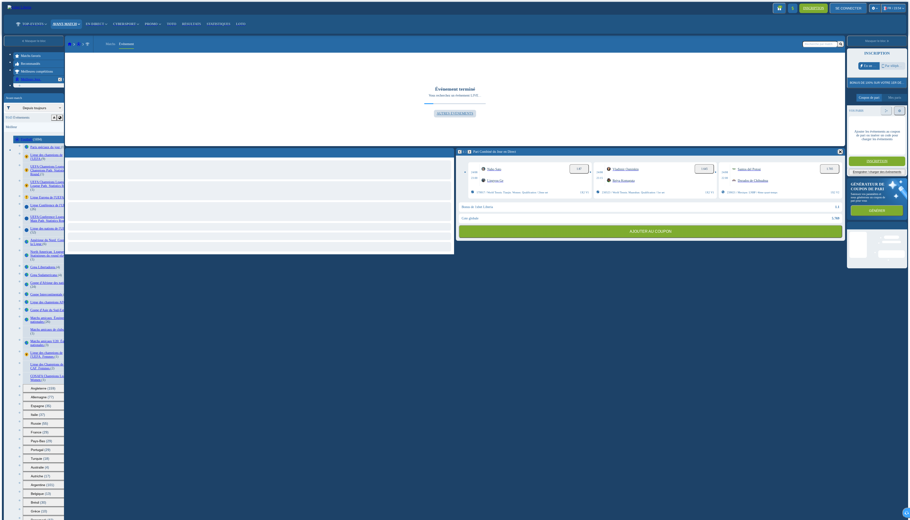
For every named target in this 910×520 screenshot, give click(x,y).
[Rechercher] (840, 44)
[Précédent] (60, 79)
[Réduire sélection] (54, 147)
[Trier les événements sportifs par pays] (60, 147)
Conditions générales (874, 111)
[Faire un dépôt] (792, 8)
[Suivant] (469, 152)
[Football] (79, 44)
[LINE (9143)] (70, 44)
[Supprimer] (840, 152)
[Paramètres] (875, 8)
